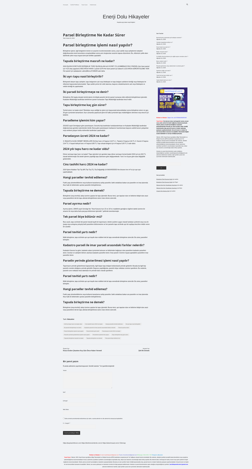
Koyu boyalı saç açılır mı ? (163, 47)
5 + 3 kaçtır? (66, 423)
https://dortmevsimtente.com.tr (92, 443)
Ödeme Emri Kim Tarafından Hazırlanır (166, 185)
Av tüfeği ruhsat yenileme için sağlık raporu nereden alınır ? (172, 56)
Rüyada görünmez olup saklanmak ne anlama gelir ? (170, 66)
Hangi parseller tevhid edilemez (114, 324)
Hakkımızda (93, 5)
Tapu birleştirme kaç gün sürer (120, 334)
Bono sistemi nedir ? (161, 61)
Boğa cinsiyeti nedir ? (162, 51)
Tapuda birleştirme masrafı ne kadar (73, 338)
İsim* (64, 392)
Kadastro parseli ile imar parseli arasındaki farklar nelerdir (99, 327)
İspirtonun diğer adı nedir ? (163, 70)
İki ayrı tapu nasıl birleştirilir (133, 324)
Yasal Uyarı (84, 5)
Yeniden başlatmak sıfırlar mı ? (164, 42)
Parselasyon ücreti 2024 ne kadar (111, 331)
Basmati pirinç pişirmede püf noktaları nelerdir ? (169, 37)
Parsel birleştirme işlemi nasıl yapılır (73, 331)
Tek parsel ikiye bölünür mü (112, 338)
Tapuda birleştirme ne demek (94, 338)
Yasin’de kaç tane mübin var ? (164, 75)
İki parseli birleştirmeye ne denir (72, 327)
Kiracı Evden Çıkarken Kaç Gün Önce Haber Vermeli (82, 350)
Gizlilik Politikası (74, 5)
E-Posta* (65, 401)
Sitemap (123, 443)
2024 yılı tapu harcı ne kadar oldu (73, 324)
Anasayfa (65, 5)
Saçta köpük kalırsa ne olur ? (164, 80)
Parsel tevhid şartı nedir (93, 331)
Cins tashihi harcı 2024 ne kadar (93, 324)
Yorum (64, 370)
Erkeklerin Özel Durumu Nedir (164, 179)
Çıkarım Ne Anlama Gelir (163, 191)
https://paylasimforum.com (72, 443)
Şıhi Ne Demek (144, 350)
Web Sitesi (66, 409)
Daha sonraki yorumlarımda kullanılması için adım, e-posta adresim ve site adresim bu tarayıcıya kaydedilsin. (94, 418)
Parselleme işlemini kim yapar (101, 334)
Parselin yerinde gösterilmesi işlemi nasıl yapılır (77, 334)
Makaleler (70, 319)
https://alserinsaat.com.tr (111, 443)
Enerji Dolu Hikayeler (126, 16)
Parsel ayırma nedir (123, 327)
